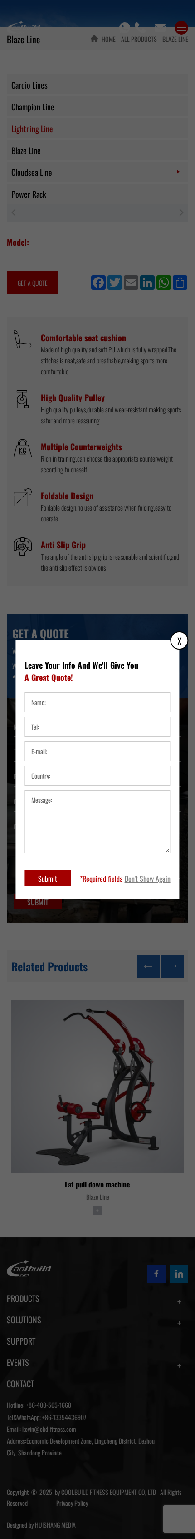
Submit (47, 878)
